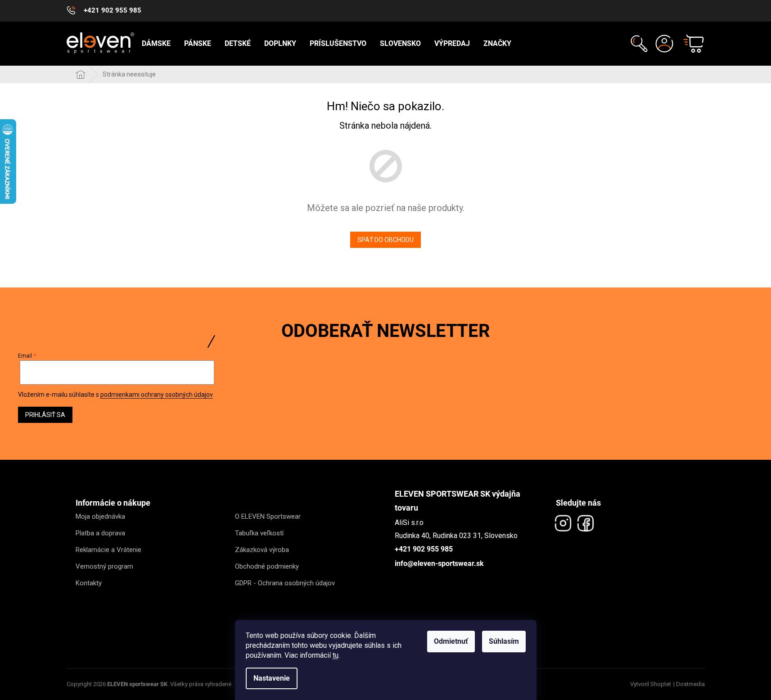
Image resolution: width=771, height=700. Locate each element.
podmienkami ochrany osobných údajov (156, 394)
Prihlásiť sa (45, 414)
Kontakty (89, 583)
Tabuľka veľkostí (259, 533)
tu (335, 655)
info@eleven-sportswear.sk (439, 563)
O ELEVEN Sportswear (268, 516)
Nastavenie (271, 678)
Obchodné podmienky (267, 566)
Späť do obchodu (385, 239)
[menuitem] (156, 44)
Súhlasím (504, 641)
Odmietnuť (451, 641)
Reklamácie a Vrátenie (108, 550)
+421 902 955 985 (424, 549)
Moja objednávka (100, 516)
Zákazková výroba (262, 550)
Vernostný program (104, 566)
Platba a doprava (100, 533)
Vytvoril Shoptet (650, 684)
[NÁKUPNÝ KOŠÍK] (689, 43)
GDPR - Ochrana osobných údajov (285, 583)
